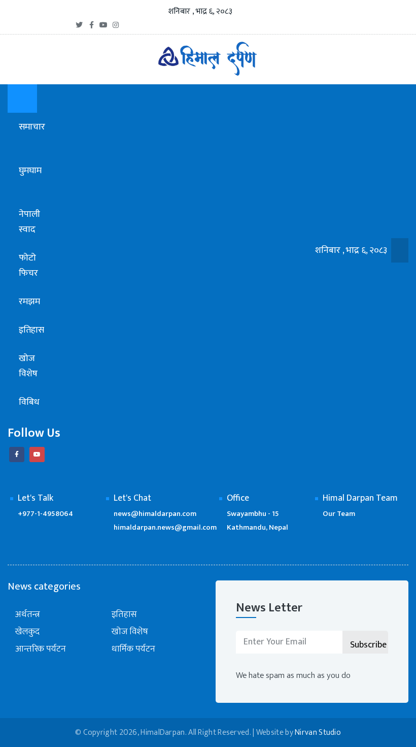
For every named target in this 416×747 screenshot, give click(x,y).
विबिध (30, 402)
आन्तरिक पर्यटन (40, 649)
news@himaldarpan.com (155, 513)
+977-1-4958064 (45, 513)
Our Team (339, 513)
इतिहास (31, 330)
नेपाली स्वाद (29, 222)
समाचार (32, 127)
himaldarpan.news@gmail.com (165, 527)
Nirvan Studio (318, 732)
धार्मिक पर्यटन (133, 649)
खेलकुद (27, 632)
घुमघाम (30, 170)
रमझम (30, 301)
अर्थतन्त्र (27, 615)
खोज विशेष (28, 366)
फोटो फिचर (28, 265)
